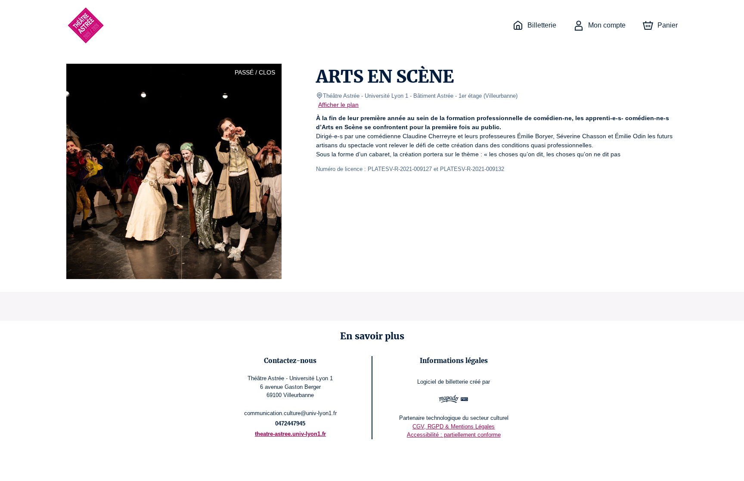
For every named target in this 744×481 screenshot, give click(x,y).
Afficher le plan (338, 104)
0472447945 (290, 423)
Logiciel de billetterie (442, 382)
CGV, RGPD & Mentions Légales (453, 426)
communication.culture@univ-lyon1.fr (290, 413)
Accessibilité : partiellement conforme (454, 434)
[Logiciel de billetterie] (453, 400)
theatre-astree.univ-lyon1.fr (290, 434)
